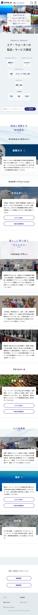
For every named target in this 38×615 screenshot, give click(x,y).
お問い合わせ (6, 602)
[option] (19, 19)
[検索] (32, 2)
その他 (27, 96)
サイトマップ (23, 602)
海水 (19, 96)
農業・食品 (19, 85)
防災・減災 (26, 74)
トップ (5, 597)
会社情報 (22, 597)
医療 (11, 74)
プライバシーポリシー (9, 607)
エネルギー (27, 63)
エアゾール (19, 74)
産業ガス (11, 63)
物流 (11, 96)
